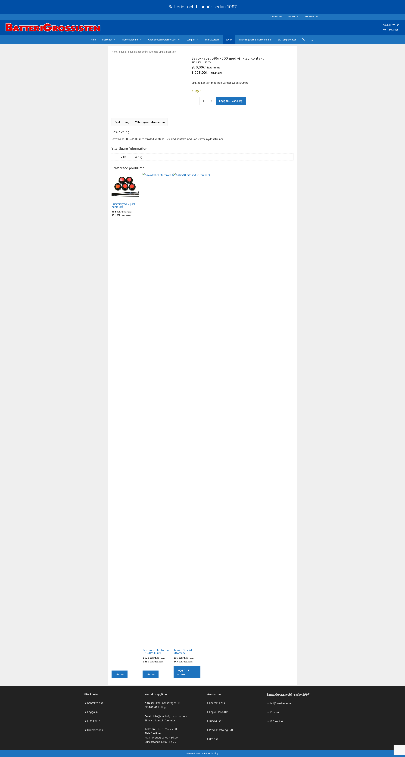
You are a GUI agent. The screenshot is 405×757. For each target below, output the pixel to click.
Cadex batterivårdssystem (162, 39)
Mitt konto (93, 721)
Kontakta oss (276, 16)
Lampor (191, 39)
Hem (93, 39)
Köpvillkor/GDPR (219, 712)
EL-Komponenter (287, 39)
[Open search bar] (312, 39)
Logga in (92, 712)
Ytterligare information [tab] (150, 122)
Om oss (291, 16)
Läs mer (119, 674)
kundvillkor (215, 721)
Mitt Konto (309, 16)
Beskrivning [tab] (122, 122)
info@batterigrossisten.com (170, 716)
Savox (229, 39)
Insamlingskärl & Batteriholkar (255, 39)
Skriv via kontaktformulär (160, 720)
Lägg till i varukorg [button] (183, 672)
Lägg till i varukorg (231, 101)
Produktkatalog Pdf (221, 730)
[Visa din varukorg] (303, 39)
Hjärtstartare (212, 39)
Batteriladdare (130, 39)
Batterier (107, 39)
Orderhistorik (95, 730)
